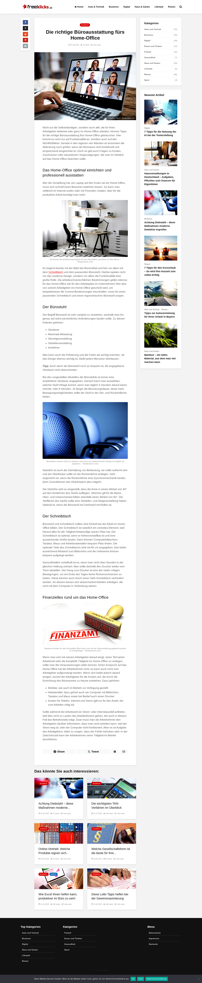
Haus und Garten (152, 63)
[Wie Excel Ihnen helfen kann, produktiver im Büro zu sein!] (58, 878)
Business (114, 7)
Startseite (153, 944)
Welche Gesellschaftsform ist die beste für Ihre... (110, 851)
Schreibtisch (56, 272)
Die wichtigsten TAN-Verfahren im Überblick (106, 805)
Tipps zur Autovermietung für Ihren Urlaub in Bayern (159, 315)
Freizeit (147, 52)
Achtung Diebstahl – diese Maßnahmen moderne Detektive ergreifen (159, 226)
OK (133, 979)
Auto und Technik (152, 29)
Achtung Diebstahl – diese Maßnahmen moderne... (55, 805)
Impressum (154, 938)
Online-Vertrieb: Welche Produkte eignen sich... (54, 851)
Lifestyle (159, 7)
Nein (141, 979)
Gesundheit (149, 57)
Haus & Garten (142, 7)
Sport (146, 80)
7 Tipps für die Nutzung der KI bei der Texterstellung (160, 133)
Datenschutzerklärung (156, 979)
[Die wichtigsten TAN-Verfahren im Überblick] (111, 788)
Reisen (171, 7)
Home (80, 7)
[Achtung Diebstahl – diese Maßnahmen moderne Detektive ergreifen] (58, 788)
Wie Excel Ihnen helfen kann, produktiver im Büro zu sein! (57, 896)
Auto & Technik (96, 7)
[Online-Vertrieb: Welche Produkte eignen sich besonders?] (58, 833)
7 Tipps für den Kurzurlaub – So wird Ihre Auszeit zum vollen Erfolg (160, 271)
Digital (126, 7)
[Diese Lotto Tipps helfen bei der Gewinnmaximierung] (111, 878)
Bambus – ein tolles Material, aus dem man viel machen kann (160, 358)
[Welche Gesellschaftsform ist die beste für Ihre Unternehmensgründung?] (111, 833)
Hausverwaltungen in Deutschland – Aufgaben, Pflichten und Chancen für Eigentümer (159, 179)
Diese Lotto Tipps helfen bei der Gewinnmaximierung (109, 896)
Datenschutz (155, 933)
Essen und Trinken (153, 46)
